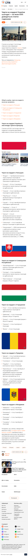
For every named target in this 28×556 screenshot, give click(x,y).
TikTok (18, 526)
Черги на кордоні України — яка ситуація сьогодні (9, 164)
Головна (3, 9)
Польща (4, 447)
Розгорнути (14, 498)
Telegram (6, 529)
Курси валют (5, 517)
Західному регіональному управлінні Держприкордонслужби (11, 62)
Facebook (6, 537)
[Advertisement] (14, 83)
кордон (17, 447)
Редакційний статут (19, 512)
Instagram (6, 534)
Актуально (4, 474)
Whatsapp (6, 539)
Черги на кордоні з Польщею (11, 105)
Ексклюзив (5, 486)
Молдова (11, 447)
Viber (5, 531)
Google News (20, 529)
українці (24, 447)
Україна (5, 6)
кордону (19, 48)
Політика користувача (17, 506)
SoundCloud (20, 534)
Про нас (4, 505)
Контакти (4, 509)
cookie (11, 554)
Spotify (18, 531)
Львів (3, 491)
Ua (21, 2)
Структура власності (7, 513)
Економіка (22, 5)
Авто (15, 474)
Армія (16, 5)
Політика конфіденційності (18, 509)
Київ (15, 486)
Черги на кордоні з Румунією (11, 116)
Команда (4, 515)
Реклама (4, 511)
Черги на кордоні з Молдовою (11, 119)
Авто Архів (10, 9)
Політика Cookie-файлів (18, 518)
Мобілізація (17, 491)
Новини (11, 5)
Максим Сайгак (7, 454)
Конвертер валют (6, 519)
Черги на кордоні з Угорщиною (12, 113)
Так (25, 554)
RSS (18, 537)
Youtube (6, 526)
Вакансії (4, 507)
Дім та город (5, 480)
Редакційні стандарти (16, 514)
